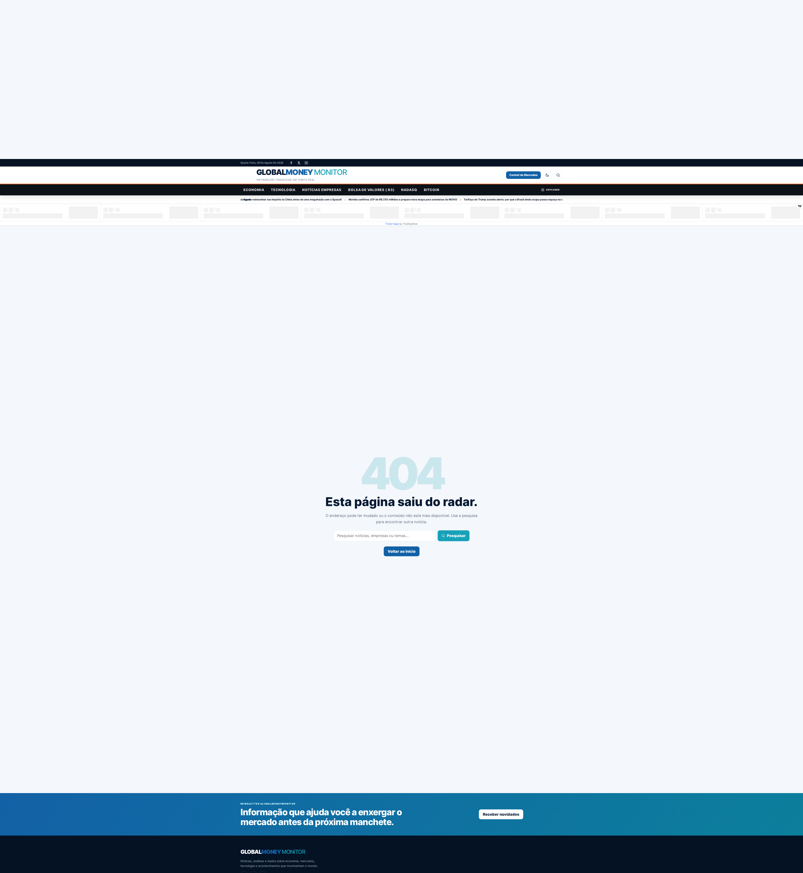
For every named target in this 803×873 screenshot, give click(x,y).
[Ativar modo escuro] (547, 175)
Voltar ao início (402, 551)
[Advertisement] (401, 79)
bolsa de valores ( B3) (371, 190)
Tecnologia (283, 190)
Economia (253, 190)
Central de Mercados (523, 175)
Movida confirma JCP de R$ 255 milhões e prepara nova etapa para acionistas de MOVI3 (335, 199)
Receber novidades (501, 814)
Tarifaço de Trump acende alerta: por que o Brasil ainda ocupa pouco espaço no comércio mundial (455, 199)
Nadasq (409, 190)
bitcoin (431, 190)
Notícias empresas (321, 190)
